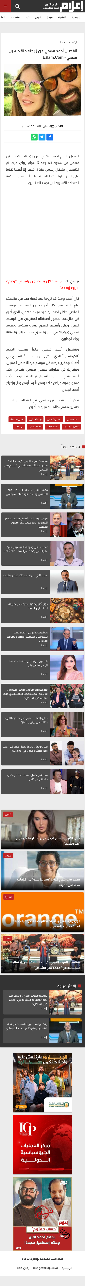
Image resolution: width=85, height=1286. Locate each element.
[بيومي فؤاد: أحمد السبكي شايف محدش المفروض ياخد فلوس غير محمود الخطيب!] (67, 524)
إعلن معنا (23, 1267)
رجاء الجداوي (35, 419)
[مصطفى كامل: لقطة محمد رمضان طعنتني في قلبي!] (67, 781)
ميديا (50, 17)
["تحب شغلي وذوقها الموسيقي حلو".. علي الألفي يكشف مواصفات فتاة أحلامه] (67, 553)
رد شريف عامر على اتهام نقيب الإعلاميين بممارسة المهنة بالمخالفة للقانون (27, 636)
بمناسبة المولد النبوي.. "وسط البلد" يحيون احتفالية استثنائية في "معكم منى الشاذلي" (26, 465)
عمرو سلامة (17, 419)
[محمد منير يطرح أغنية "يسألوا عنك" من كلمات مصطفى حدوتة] (42, 870)
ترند (27, 17)
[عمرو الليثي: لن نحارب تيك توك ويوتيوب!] (67, 582)
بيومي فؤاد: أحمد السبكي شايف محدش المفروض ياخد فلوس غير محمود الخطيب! (26, 522)
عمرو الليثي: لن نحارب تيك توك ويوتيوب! (25, 575)
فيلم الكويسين (71, 426)
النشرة (62, 17)
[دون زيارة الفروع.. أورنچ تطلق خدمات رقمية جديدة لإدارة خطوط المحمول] (42, 912)
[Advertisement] (42, 231)
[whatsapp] (34, 137)
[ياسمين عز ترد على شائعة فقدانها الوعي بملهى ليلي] (67, 667)
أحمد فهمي (73, 419)
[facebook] (49, 137)
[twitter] (42, 137)
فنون (38, 17)
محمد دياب (52, 426)
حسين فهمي (54, 419)
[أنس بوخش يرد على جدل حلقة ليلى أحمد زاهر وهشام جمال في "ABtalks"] (67, 753)
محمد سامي (35, 426)
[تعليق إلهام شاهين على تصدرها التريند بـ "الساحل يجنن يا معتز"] (67, 724)
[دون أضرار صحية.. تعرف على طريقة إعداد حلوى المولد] (67, 610)
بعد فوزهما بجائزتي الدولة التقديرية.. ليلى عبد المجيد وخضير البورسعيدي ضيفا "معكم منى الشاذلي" (25, 693)
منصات (15, 17)
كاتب (57, 126)
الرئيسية (77, 17)
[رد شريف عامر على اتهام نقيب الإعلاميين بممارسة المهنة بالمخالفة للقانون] (67, 639)
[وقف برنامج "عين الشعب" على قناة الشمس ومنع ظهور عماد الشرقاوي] (67, 496)
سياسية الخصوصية (45, 1267)
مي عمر (19, 426)
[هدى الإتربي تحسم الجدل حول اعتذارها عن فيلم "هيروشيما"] (42, 829)
